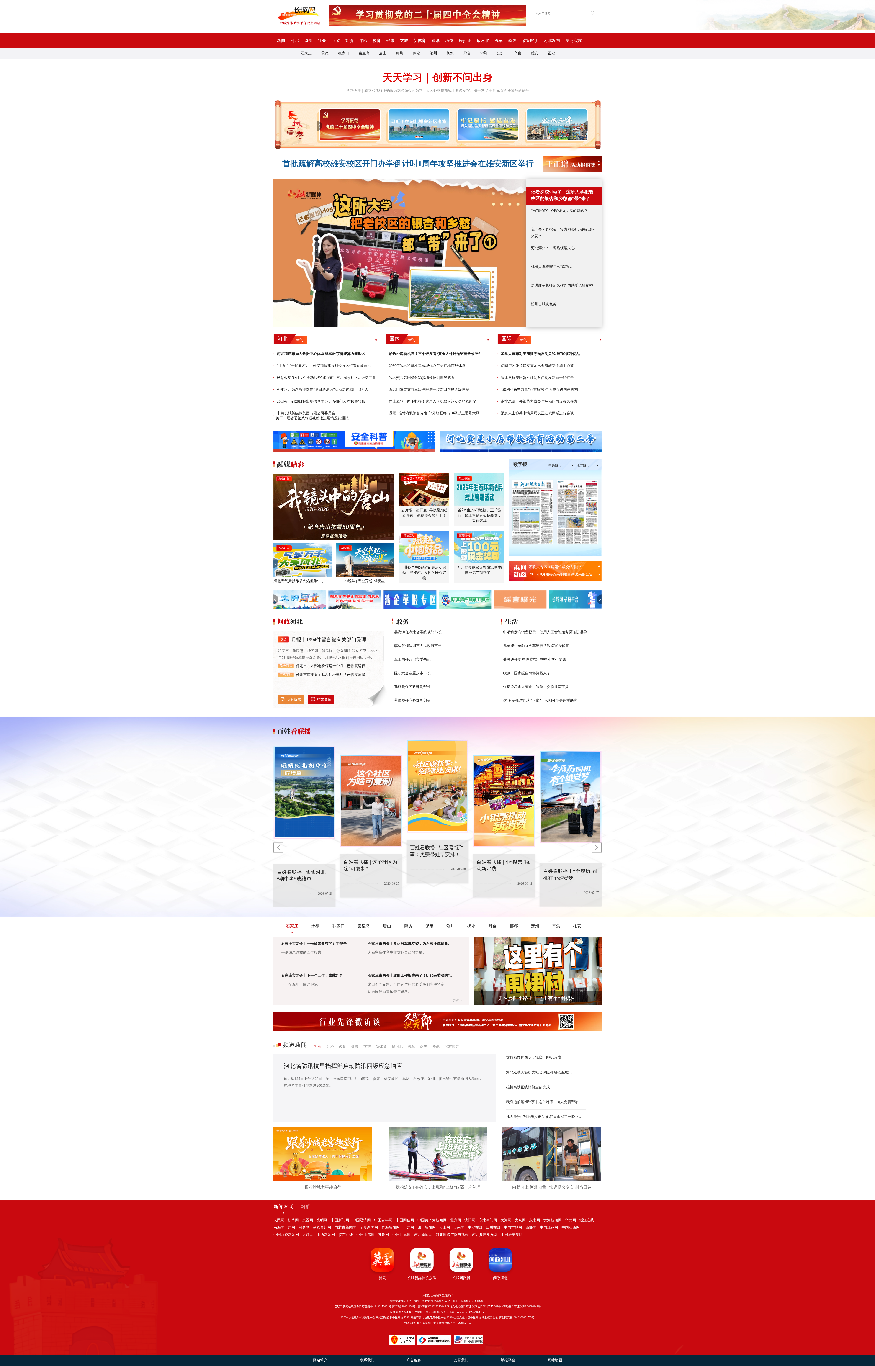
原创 (308, 40)
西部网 (530, 1227)
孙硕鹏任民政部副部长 (412, 687)
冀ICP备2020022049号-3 (432, 1306)
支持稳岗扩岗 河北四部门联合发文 (534, 1057)
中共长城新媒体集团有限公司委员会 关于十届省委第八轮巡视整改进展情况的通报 (312, 415)
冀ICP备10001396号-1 (405, 1306)
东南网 (534, 1220)
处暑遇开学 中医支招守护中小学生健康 (534, 659)
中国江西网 (570, 1227)
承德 (325, 53)
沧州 (433, 53)
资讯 (435, 40)
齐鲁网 (383, 1235)
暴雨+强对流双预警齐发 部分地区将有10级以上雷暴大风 (434, 413)
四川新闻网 (426, 1227)
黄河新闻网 (552, 1220)
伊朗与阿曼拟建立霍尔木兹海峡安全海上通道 (537, 365)
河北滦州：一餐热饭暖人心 (553, 248)
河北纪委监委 (490, 1317)
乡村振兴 (452, 1046)
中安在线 (475, 1227)
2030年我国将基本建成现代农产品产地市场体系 (427, 365)
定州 (500, 53)
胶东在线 (345, 1235)
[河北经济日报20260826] (532, 512)
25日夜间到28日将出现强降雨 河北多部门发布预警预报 (321, 401)
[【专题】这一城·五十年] (556, 124)
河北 (295, 40)
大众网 (520, 1220)
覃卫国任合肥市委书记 (412, 659)
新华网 (293, 1220)
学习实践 (574, 40)
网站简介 (320, 1360)
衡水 (450, 53)
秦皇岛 (364, 53)
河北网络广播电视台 (452, 1235)
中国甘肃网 (401, 1235)
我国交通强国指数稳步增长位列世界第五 (422, 378)
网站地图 (555, 1360)
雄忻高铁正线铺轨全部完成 (528, 1087)
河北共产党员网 (484, 1235)
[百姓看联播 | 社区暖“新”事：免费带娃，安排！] (371, 801)
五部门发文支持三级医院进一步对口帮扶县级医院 (429, 389)
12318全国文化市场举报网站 (464, 1317)
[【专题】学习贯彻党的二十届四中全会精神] (348, 124)
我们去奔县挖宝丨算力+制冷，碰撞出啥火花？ (563, 232)
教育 (377, 40)
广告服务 (414, 1360)
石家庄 (306, 53)
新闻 (281, 40)
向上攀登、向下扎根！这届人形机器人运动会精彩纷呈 (432, 401)
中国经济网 (362, 1220)
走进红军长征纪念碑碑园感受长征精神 (562, 285)
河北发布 (552, 40)
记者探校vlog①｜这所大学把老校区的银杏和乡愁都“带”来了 (562, 195)
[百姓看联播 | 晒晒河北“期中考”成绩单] (571, 797)
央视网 (307, 1220)
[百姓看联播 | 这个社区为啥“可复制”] (304, 792)
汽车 (498, 40)
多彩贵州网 (322, 1227)
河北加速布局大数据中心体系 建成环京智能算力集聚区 (321, 354)
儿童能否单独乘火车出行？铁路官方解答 (536, 646)
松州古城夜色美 (543, 304)
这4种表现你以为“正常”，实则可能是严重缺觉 (540, 700)
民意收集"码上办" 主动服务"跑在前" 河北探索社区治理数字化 (326, 378)
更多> (457, 1000)
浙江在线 (586, 1220)
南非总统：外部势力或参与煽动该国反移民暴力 (539, 401)
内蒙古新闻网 (345, 1227)
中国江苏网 (549, 1227)
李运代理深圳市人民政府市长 (418, 646)
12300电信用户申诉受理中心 (358, 1317)
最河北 (483, 40)
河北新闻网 (423, 1235)
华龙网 (570, 1220)
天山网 (444, 1227)
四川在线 (493, 1227)
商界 (512, 40)
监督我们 (461, 1360)
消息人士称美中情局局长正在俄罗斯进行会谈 (537, 413)
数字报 (520, 464)
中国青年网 (383, 1220)
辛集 (517, 53)
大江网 (307, 1235)
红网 (291, 1227)
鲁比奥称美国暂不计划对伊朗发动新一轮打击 (537, 378)
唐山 (382, 53)
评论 (363, 40)
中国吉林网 (513, 1227)
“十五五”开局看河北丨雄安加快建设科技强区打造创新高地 (324, 365)
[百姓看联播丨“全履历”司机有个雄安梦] (504, 801)
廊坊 (399, 53)
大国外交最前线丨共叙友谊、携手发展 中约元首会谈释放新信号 (477, 90)
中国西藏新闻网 (286, 1235)
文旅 (404, 40)
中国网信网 (405, 1220)
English (465, 40)
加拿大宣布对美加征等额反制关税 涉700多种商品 (540, 354)
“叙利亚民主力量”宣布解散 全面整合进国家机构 (539, 389)
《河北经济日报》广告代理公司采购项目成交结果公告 (562, 574)
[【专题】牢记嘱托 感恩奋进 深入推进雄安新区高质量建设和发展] (487, 124)
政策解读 (530, 40)
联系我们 (367, 1360)
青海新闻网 (390, 1227)
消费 (449, 40)
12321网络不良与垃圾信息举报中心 (425, 1317)
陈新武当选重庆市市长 (412, 673)
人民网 (278, 1220)
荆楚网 (304, 1227)
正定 (551, 53)
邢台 (467, 53)
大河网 (505, 1220)
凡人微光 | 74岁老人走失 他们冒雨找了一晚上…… (546, 1117)
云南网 (458, 1227)
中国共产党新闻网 (432, 1220)
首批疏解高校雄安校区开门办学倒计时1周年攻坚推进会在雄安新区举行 (408, 163)
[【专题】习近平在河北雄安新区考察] (418, 124)
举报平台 (508, 1360)
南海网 (278, 1227)
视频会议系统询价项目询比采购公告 (558, 567)
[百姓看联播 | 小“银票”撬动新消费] (437, 786)
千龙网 (408, 1227)
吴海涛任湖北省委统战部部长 (418, 632)
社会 (322, 40)
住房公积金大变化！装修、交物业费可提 (536, 687)
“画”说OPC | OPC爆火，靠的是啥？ (559, 211)
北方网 (455, 1220)
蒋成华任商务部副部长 (412, 700)
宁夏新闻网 (369, 1227)
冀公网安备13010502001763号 (516, 1317)
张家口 (343, 53)
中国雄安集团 (512, 1235)
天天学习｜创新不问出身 (438, 77)
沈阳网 (469, 1220)
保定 (416, 53)
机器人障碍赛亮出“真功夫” (552, 267)
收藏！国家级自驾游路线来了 (527, 673)
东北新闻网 (488, 1220)
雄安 (534, 53)
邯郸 (484, 53)
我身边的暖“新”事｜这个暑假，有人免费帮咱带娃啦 (546, 1102)
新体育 (420, 40)
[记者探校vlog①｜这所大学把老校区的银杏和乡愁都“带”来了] (399, 253)
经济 (349, 40)
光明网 (322, 1220)
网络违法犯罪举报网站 (389, 1317)
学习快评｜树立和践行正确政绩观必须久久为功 (384, 90)
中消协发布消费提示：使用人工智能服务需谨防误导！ (547, 632)
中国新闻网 (340, 1220)
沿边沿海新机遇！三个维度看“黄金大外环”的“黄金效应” (434, 354)
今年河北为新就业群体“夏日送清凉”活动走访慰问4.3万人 (322, 389)
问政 (336, 40)
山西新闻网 (326, 1235)
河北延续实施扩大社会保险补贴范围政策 (539, 1072)
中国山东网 (365, 1235)
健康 (390, 40)
